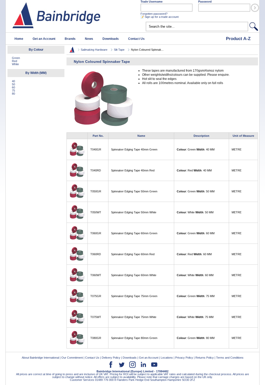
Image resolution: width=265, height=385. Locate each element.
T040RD (95, 170)
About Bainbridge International (40, 357)
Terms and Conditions (230, 357)
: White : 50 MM (195, 212)
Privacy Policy (184, 357)
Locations (167, 357)
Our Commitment (72, 357)
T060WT (95, 275)
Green (16, 57)
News (89, 39)
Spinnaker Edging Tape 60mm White (133, 275)
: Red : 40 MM (194, 170)
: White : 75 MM (195, 317)
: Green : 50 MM (196, 191)
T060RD (95, 254)
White (15, 64)
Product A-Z (238, 38)
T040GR (95, 149)
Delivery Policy (111, 357)
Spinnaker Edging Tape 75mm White (133, 317)
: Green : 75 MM (196, 296)
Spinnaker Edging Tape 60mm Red (132, 254)
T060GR (95, 233)
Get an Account (44, 39)
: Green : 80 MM (196, 337)
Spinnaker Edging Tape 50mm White (133, 212)
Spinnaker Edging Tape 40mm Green (134, 149)
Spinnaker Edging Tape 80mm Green (134, 337)
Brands (70, 39)
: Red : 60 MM (194, 254)
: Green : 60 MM (196, 233)
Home (18, 39)
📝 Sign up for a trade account (160, 16)
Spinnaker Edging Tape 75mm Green (134, 296)
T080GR (95, 337)
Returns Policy (204, 357)
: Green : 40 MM (196, 149)
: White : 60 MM (195, 275)
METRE (236, 149)
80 (13, 93)
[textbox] (197, 26)
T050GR (95, 191)
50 (13, 84)
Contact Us (136, 39)
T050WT (95, 212)
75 (13, 90)
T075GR (95, 296)
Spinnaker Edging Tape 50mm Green (134, 191)
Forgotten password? (154, 13)
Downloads (110, 39)
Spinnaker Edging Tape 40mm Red (132, 170)
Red (14, 61)
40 (13, 81)
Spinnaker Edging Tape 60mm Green (134, 233)
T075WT (95, 317)
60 (13, 87)
